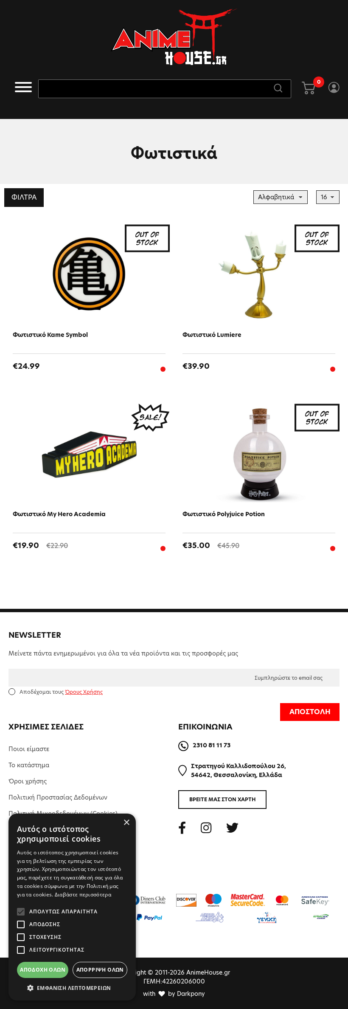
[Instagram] (206, 828)
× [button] (126, 823)
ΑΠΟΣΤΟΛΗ (310, 712)
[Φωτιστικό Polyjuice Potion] (258, 455)
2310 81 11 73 (211, 745)
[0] (308, 89)
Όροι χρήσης (27, 781)
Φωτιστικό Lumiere (211, 335)
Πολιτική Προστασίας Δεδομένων (57, 797)
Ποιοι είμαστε (28, 749)
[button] (72, 988)
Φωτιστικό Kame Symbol (50, 335)
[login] (334, 89)
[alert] (72, 907)
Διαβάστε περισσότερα (83, 894)
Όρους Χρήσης (84, 691)
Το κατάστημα (28, 765)
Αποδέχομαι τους (61, 691)
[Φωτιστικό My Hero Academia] (89, 455)
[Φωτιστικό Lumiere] (258, 275)
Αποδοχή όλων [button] (42, 969)
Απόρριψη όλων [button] (100, 969)
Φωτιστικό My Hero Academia (59, 514)
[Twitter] (232, 828)
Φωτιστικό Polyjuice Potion (223, 514)
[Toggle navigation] (23, 89)
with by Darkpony (174, 993)
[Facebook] (182, 828)
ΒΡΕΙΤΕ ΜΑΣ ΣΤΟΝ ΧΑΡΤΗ (222, 799)
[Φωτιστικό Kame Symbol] (89, 275)
